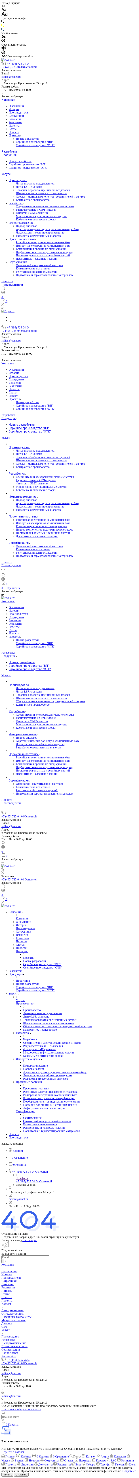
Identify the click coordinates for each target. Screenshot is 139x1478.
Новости (14, 132)
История (14, 109)
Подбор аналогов (26, 226)
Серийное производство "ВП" (34, 141)
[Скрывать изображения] (3, 41)
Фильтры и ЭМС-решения (32, 212)
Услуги (5, 174)
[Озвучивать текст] (3, 48)
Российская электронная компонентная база (43, 242)
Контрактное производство (33, 199)
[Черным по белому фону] (2, 22)
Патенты (14, 125)
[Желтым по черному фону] (2, 26)
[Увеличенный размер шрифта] (4, 14)
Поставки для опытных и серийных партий (43, 255)
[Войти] (3, 293)
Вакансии (15, 119)
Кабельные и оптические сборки (36, 219)
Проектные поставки (22, 239)
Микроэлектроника (13, 1320)
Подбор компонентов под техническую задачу (44, 252)
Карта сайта (8, 1356)
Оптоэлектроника (12, 1313)
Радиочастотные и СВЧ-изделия (36, 209)
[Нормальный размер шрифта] (3, 10)
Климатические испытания (33, 268)
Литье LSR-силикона (29, 186)
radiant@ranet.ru (11, 76)
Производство (18, 180)
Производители (18, 112)
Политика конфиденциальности (21, 1409)
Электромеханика (12, 1310)
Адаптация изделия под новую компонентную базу (47, 229)
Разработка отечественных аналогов (38, 235)
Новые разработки (27, 138)
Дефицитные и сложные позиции (37, 258)
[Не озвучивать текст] (3, 53)
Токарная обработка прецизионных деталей (43, 190)
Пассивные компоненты (16, 1316)
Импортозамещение (21, 222)
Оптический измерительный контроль (39, 265)
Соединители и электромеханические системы (45, 206)
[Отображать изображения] (3, 36)
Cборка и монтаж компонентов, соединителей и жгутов (50, 196)
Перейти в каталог (12, 1451)
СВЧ (4, 1326)
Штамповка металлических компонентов (41, 193)
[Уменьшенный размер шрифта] (3, 6)
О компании (16, 105)
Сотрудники (16, 115)
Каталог (6, 1303)
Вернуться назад (11, 1240)
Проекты (14, 135)
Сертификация (18, 261)
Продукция (8, 155)
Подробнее (129, 1471)
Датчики (6, 1323)
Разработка (9, 151)
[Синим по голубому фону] (2, 30)
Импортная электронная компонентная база (43, 245)
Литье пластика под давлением (35, 183)
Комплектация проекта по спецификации (41, 248)
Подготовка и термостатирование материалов (44, 275)
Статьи (13, 128)
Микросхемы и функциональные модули (41, 216)
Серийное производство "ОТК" (35, 145)
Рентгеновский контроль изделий (37, 271)
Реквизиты (15, 122)
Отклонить (21, 1474)
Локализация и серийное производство (40, 232)
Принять (7, 1474)
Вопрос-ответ (9, 1352)
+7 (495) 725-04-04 (18, 63)
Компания (8, 99)
